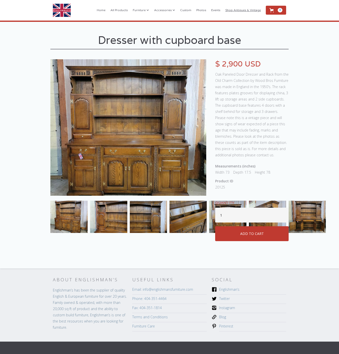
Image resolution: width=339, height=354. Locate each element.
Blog (222, 317)
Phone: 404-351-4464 (149, 298)
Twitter (224, 298)
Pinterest (226, 326)
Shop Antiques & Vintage (243, 10)
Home (101, 10)
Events (215, 10)
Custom (185, 10)
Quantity (224, 202)
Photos (201, 10)
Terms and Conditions (150, 317)
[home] (62, 10)
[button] (141, 10)
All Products (119, 10)
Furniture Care (143, 326)
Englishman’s (229, 289)
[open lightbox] (128, 127)
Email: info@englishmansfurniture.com (162, 289)
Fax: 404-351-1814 (147, 307)
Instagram (227, 307)
